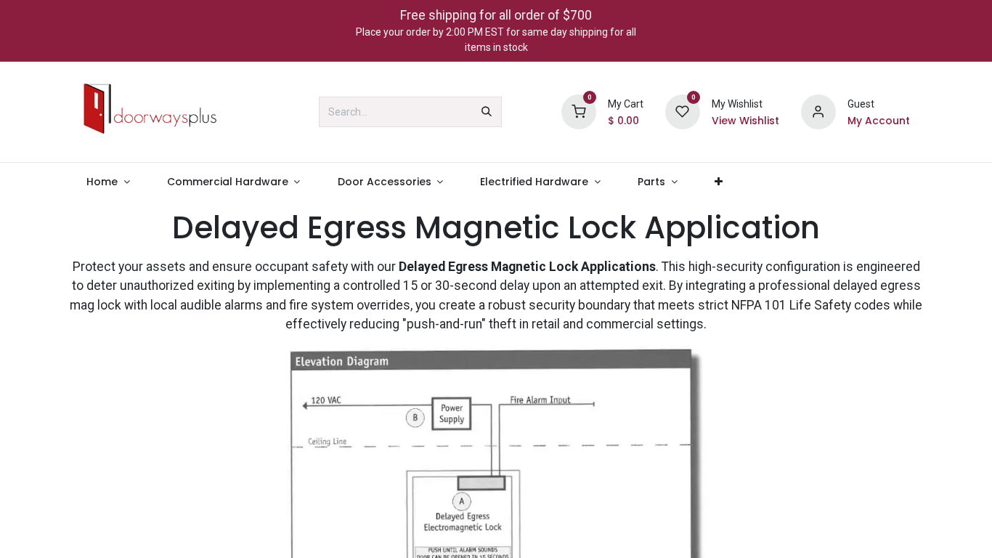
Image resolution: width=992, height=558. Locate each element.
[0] (578, 111)
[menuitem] (108, 182)
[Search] (486, 111)
